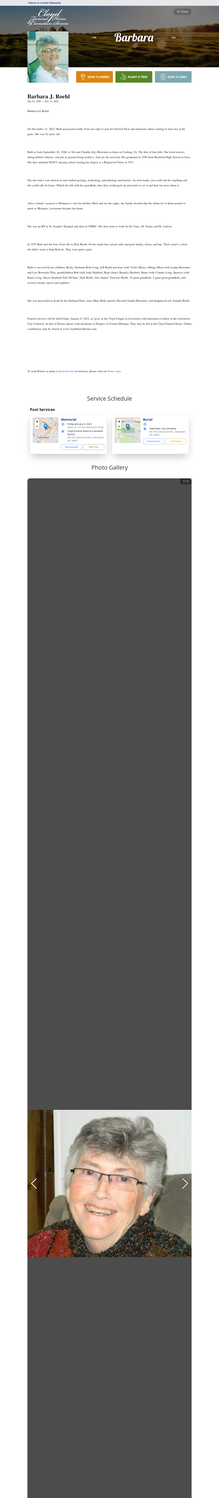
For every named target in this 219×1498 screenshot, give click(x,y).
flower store (114, 371)
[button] (46, 427)
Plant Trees (94, 447)
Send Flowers (176, 441)
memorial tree (66, 371)
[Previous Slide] (33, 1183)
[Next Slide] (185, 1183)
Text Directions (71, 447)
